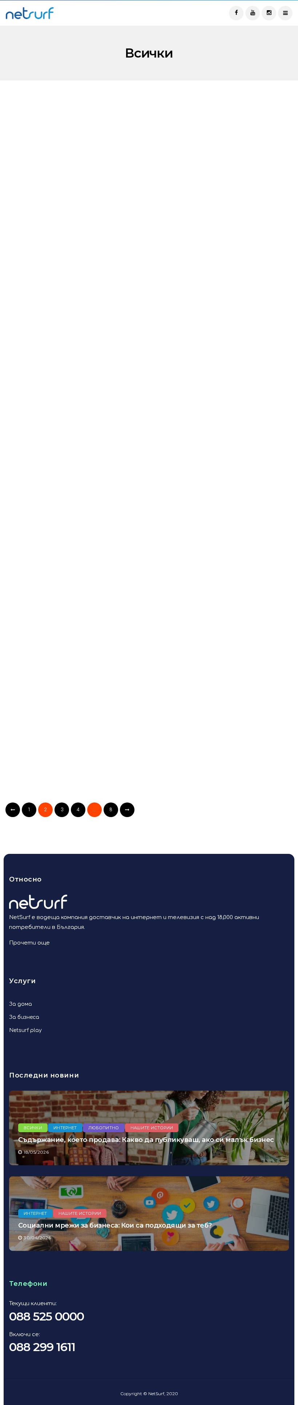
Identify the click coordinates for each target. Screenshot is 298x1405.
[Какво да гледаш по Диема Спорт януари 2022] (74, 457)
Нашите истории (151, 1127)
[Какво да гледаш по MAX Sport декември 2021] (223, 597)
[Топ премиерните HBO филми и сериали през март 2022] (74, 175)
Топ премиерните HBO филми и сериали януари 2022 (222, 514)
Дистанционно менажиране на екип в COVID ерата (220, 795)
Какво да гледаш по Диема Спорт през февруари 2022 (61, 373)
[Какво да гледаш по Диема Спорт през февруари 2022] (74, 316)
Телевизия (61, 146)
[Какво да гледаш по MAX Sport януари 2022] (223, 316)
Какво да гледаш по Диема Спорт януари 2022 (61, 514)
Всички (27, 146)
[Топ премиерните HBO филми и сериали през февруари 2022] (223, 175)
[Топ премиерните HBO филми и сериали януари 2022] (223, 457)
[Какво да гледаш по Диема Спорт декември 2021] (74, 738)
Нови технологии (190, 718)
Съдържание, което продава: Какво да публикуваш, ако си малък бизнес (146, 1140)
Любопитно (212, 146)
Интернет (60, 569)
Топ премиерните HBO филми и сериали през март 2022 (73, 232)
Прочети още (29, 943)
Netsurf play (25, 1030)
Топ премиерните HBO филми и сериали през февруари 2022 (222, 232)
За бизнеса (24, 1017)
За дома (20, 1004)
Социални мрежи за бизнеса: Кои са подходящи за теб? (115, 1225)
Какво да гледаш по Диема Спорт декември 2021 (61, 795)
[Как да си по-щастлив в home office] (74, 597)
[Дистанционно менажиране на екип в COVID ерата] (223, 738)
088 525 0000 (46, 1316)
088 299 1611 (42, 1347)
